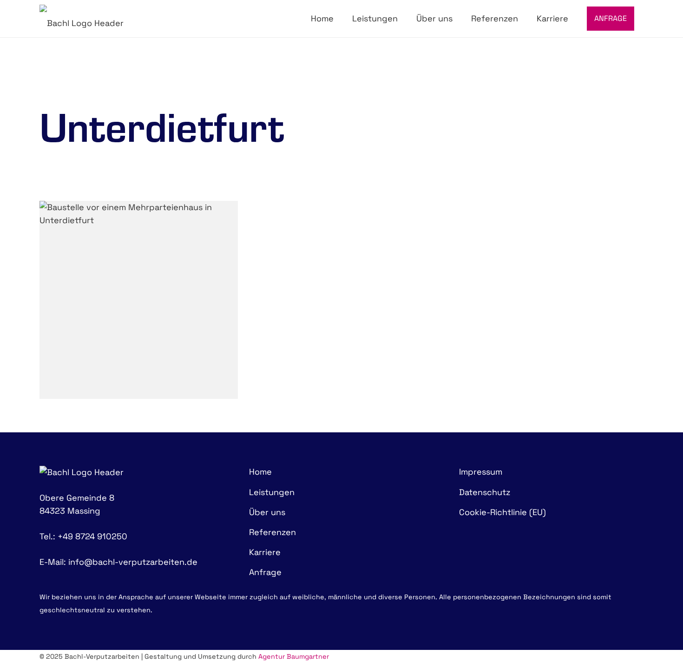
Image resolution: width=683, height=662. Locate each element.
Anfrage (265, 572)
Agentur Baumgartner (293, 656)
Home (260, 471)
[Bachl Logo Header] (81, 19)
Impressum (480, 471)
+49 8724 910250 (92, 536)
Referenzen (272, 532)
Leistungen (272, 492)
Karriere (265, 552)
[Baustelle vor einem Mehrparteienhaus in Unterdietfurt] (138, 300)
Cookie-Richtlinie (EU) (502, 512)
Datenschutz (484, 492)
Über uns (267, 512)
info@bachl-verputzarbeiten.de (132, 561)
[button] (404, 18)
